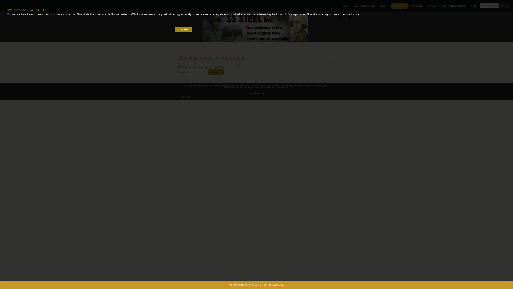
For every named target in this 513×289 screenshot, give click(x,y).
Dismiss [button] (280, 285)
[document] (256, 144)
